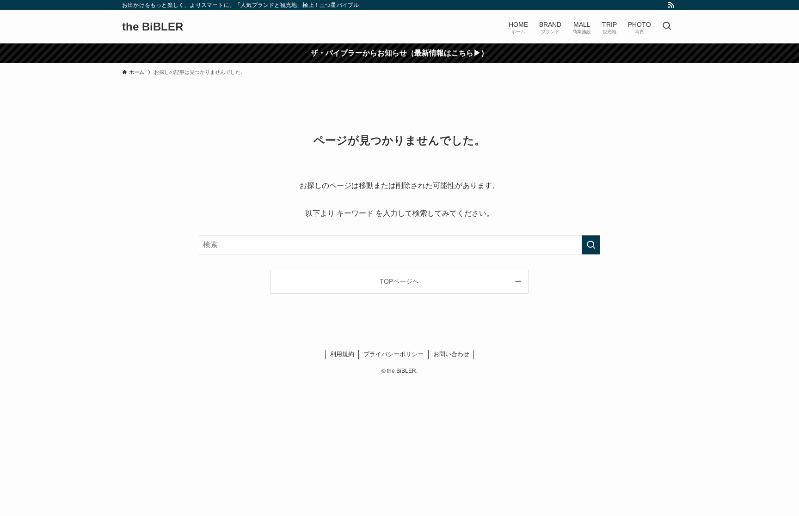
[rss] (671, 5)
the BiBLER (152, 26)
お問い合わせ (451, 354)
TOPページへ (399, 281)
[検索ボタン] (667, 26)
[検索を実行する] (591, 245)
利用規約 (342, 354)
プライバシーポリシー (393, 354)
